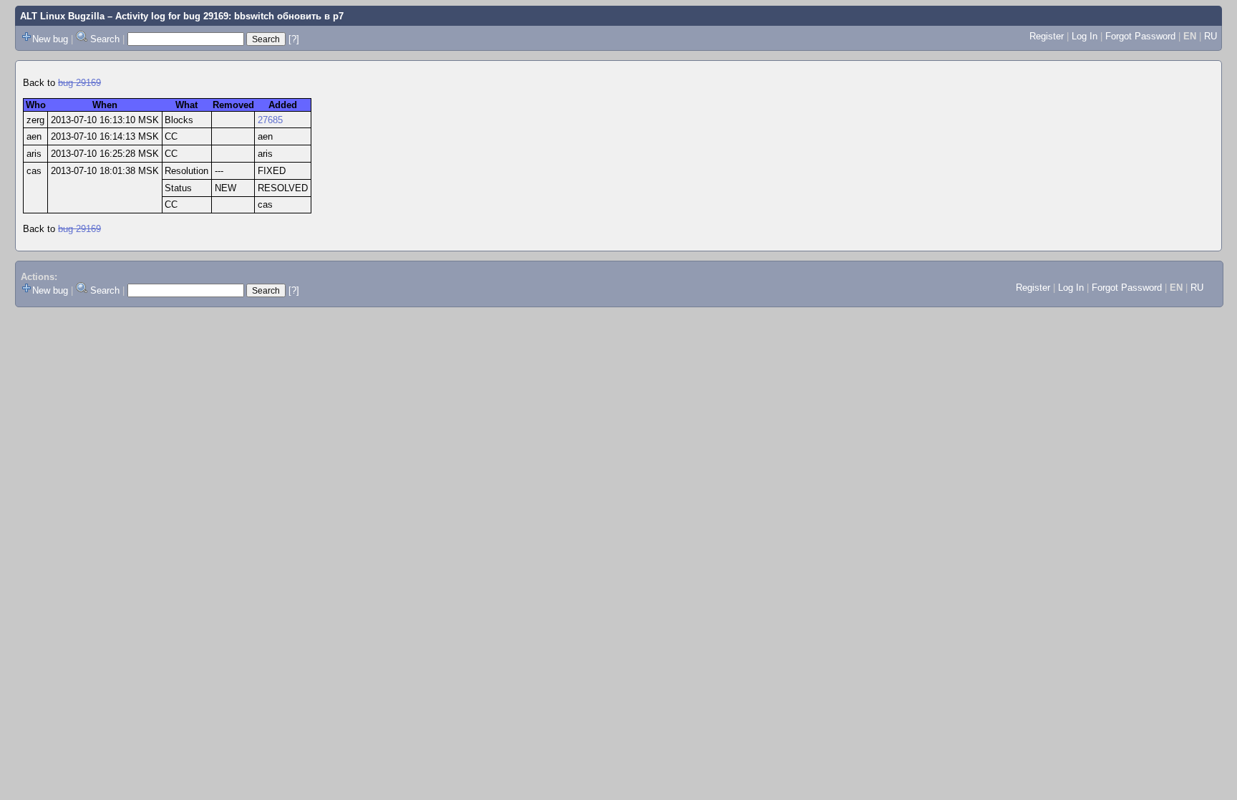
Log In (1084, 36)
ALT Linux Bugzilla (62, 16)
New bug (50, 39)
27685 (270, 120)
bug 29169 (79, 82)
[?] (293, 39)
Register (1046, 36)
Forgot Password (1140, 36)
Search (105, 39)
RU (1210, 36)
